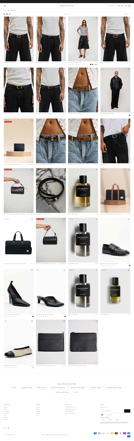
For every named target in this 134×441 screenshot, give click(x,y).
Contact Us (6, 419)
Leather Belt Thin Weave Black (42, 62)
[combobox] (103, 414)
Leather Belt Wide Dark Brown (10, 62)
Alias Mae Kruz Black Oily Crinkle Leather (109, 263)
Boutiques (38, 407)
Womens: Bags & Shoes (114, 387)
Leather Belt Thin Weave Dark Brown (44, 113)
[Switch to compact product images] (9, 14)
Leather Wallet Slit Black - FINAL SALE (12, 164)
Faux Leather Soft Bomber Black (107, 113)
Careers (37, 415)
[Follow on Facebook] (4, 428)
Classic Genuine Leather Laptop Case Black (77, 365)
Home (5, 10)
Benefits (37, 409)
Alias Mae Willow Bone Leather (10, 365)
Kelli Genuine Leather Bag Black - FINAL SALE (46, 263)
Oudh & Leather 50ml (104, 314)
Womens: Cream (95, 387)
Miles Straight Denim (78, 387)
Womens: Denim (27, 387)
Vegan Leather (13, 10)
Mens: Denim (42, 387)
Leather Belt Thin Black (9, 113)
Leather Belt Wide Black (105, 62)
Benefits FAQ (6, 417)
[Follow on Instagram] (8, 428)
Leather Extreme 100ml (73, 263)
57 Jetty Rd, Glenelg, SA (69, 411)
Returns (5, 409)
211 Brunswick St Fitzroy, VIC (70, 407)
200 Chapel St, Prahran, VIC (70, 409)
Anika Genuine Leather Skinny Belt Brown (45, 164)
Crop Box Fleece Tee (58, 387)
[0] (126, 6)
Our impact (38, 411)
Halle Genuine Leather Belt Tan (74, 113)
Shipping (5, 407)
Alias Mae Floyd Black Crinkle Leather (12, 314)
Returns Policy (6, 411)
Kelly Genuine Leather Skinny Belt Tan (76, 164)
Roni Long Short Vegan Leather (74, 62)
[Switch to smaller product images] (7, 14)
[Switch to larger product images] (4, 14)
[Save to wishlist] (32, 18)
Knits (76, 392)
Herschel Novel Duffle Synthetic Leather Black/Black (15, 263)
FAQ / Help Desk (7, 413)
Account (5, 415)
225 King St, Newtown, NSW (70, 413)
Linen (14, 387)
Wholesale (38, 413)
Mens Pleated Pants (62, 392)
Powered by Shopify (61, 434)
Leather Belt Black (104, 164)
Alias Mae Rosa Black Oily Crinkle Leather (45, 314)
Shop (8, 10)
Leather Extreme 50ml (72, 314)
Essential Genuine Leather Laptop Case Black (45, 365)
